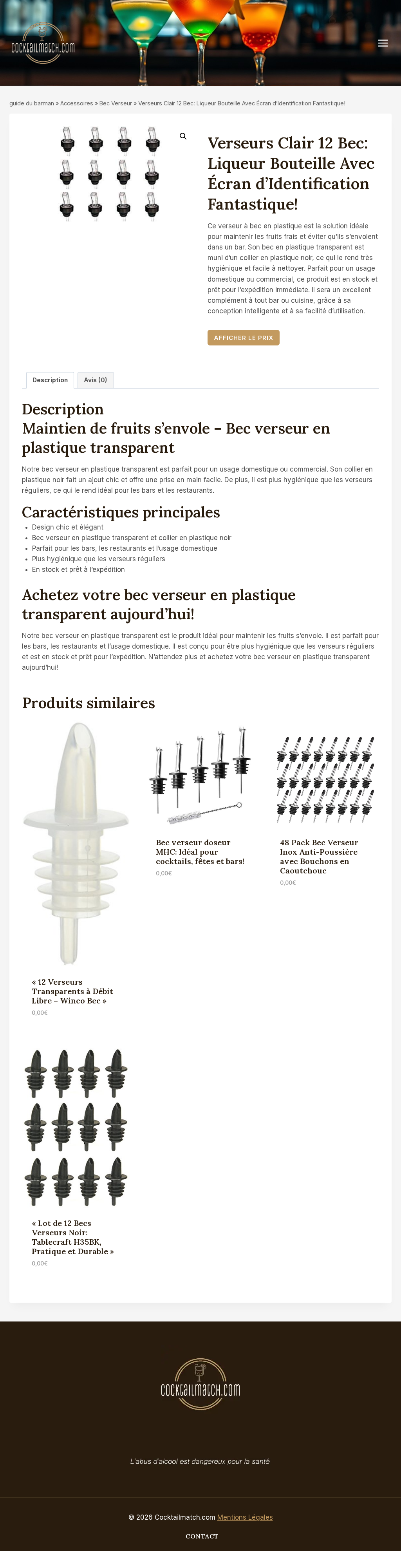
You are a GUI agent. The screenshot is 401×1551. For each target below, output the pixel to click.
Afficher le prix (243, 338)
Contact (202, 1536)
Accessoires (76, 103)
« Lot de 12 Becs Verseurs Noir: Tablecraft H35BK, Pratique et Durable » (73, 1237)
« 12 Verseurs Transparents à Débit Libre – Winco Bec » (72, 991)
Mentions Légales (245, 1517)
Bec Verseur (115, 103)
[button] (183, 136)
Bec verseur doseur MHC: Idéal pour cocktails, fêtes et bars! (200, 851)
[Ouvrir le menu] (387, 43)
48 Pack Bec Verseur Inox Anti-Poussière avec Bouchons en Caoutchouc (319, 856)
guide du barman (31, 103)
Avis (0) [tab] (95, 380)
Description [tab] (50, 380)
